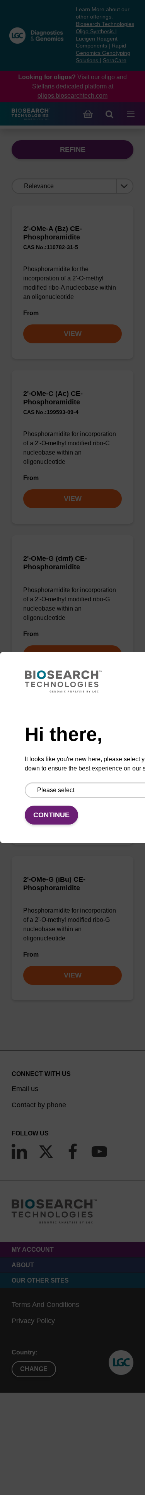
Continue (51, 815)
